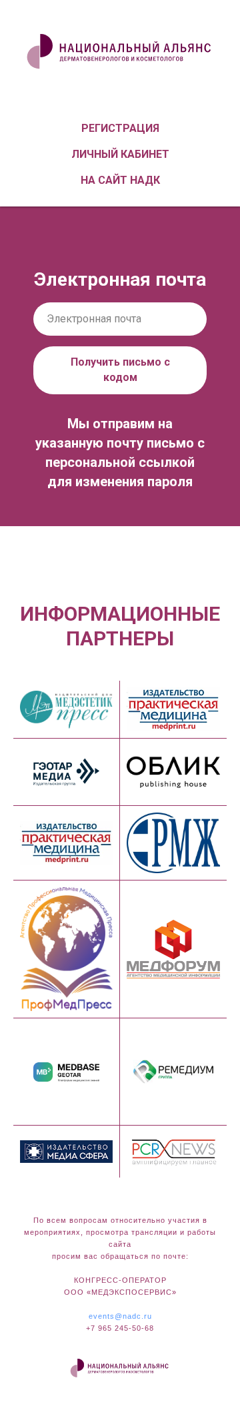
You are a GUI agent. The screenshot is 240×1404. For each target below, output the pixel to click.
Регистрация (120, 128)
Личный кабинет (120, 154)
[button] (83, 538)
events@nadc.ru (120, 1316)
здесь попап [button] (120, 560)
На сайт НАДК (120, 180)
